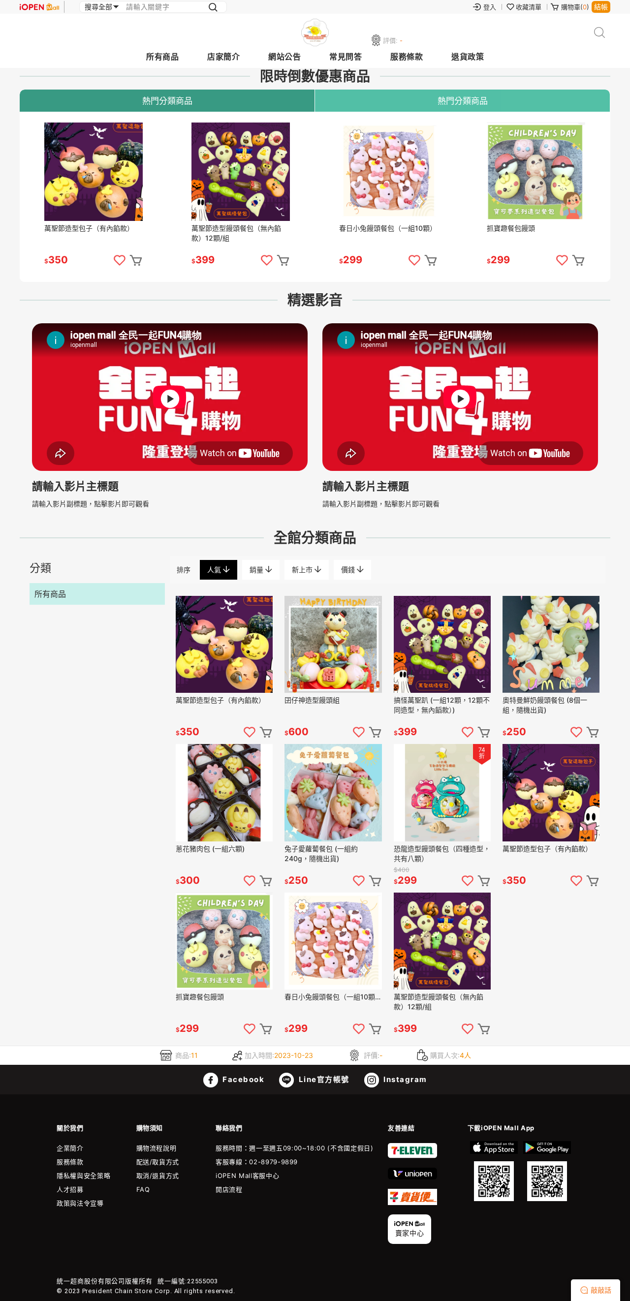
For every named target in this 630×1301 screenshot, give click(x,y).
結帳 (601, 6)
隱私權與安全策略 (83, 1175)
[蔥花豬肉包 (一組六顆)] (224, 792)
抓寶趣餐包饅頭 (511, 228)
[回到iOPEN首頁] (39, 7)
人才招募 (70, 1189)
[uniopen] (412, 1177)
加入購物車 (136, 260)
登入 (489, 7)
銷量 (257, 569)
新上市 (303, 569)
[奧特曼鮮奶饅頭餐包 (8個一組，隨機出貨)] (551, 644)
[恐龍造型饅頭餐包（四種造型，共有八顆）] (442, 792)
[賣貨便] (412, 1203)
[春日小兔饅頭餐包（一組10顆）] (388, 172)
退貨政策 (467, 57)
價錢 (349, 569)
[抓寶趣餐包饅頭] (536, 172)
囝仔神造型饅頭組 (312, 700)
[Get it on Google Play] (546, 1171)
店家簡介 (223, 57)
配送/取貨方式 (158, 1162)
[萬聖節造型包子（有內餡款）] (93, 172)
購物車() (575, 7)
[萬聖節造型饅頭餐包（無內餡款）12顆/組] (240, 172)
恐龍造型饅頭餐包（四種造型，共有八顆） (442, 853)
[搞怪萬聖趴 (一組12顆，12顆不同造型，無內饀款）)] (442, 644)
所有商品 (162, 57)
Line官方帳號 (322, 1079)
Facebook (242, 1079)
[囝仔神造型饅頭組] (332, 644)
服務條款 (406, 57)
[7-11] (412, 1156)
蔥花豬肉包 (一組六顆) (210, 848)
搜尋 (600, 33)
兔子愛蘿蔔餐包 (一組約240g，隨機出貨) (321, 853)
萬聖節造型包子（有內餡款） (89, 228)
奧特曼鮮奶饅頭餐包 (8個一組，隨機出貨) (545, 705)
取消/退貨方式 (158, 1175)
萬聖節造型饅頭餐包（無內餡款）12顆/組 (236, 233)
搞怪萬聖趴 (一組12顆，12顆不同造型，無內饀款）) (442, 705)
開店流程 (229, 1189)
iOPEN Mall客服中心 (247, 1175)
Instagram (404, 1079)
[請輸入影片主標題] (170, 468)
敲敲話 (601, 1290)
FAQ (143, 1189)
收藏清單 (528, 7)
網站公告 (284, 57)
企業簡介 (70, 1148)
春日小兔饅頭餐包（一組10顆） (388, 228)
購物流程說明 (156, 1148)
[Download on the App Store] (494, 1171)
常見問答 (345, 57)
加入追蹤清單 (119, 260)
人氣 (215, 569)
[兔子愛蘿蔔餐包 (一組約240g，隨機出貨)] (332, 792)
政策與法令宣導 (80, 1203)
